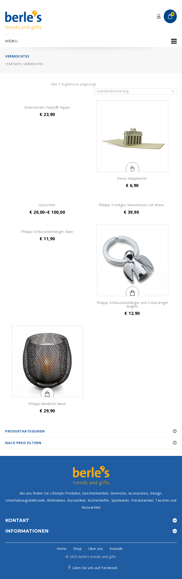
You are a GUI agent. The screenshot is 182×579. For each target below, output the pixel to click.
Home (62, 548)
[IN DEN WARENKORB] (47, 100)
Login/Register (159, 16)
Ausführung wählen (132, 168)
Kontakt (116, 548)
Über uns (95, 548)
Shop (77, 548)
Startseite (13, 64)
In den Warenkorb (132, 293)
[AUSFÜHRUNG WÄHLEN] (132, 136)
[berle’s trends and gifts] (23, 20)
